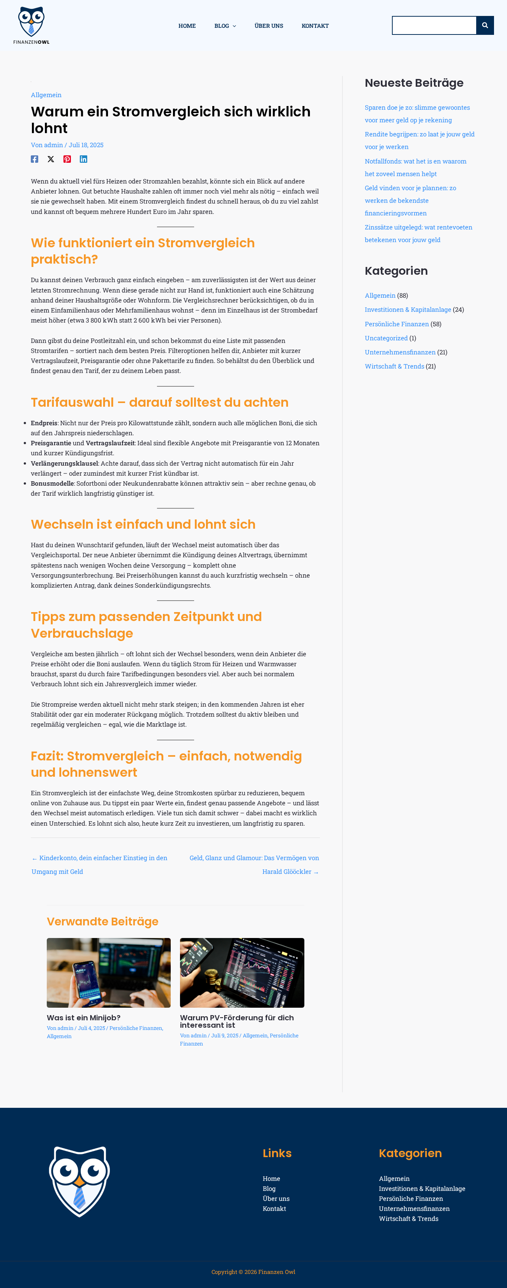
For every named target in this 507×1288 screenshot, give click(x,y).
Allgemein (46, 94)
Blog (269, 1188)
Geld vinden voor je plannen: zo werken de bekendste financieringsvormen (410, 200)
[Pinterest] (67, 158)
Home (271, 1178)
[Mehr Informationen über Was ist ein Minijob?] (109, 972)
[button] (232, 25)
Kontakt (274, 1208)
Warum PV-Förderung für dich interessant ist (237, 1021)
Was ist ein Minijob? (84, 1018)
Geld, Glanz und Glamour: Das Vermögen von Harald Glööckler (254, 859)
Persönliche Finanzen (135, 1027)
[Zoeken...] (485, 25)
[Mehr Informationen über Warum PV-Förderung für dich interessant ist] (242, 972)
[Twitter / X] (51, 158)
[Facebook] (34, 158)
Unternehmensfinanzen (400, 352)
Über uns (276, 1198)
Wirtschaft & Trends (394, 366)
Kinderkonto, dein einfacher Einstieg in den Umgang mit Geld (99, 859)
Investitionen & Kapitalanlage (408, 309)
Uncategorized (386, 338)
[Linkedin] (83, 158)
